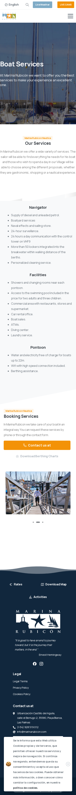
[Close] (68, 764)
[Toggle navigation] (70, 16)
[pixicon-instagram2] (41, 664)
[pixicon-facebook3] (34, 664)
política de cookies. (25, 788)
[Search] (27, 4)
